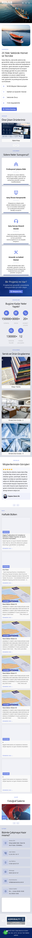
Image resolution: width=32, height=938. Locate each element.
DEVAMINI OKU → (8, 548)
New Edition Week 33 (10, 604)
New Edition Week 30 (10, 708)
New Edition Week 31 (10, 673)
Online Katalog (10, 109)
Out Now (6, 570)
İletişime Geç (17, 291)
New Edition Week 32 (10, 639)
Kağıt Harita (16, 140)
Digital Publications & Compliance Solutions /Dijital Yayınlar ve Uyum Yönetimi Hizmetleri (14, 536)
